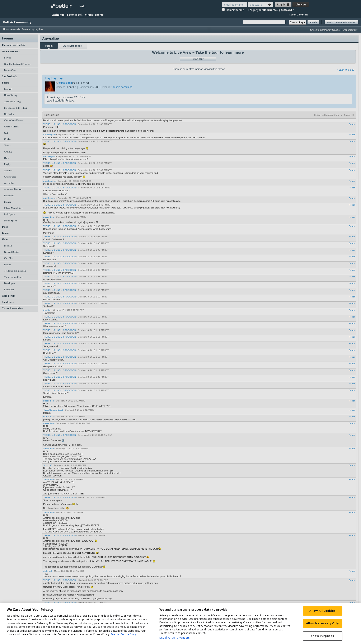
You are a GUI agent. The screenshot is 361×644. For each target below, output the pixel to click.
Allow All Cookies (322, 611)
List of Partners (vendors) (174, 637)
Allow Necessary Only (322, 623)
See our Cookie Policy (123, 634)
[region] (180, 623)
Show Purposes (322, 636)
